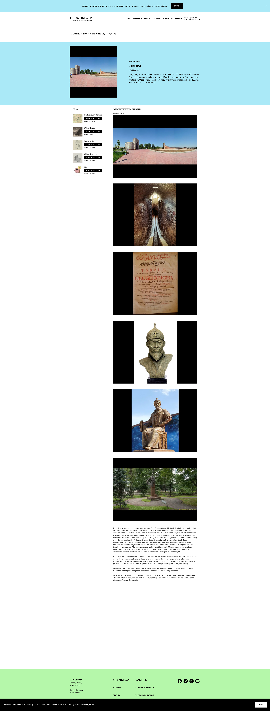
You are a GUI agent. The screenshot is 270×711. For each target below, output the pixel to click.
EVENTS (147, 19)
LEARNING (157, 19)
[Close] (266, 6)
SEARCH (178, 19)
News (85, 34)
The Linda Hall (75, 34)
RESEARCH (137, 19)
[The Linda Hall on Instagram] (191, 682)
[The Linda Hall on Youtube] (197, 682)
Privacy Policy (88, 705)
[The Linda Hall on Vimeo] (185, 682)
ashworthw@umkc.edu (129, 580)
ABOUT (128, 19)
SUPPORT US (168, 19)
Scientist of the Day (97, 34)
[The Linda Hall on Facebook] (179, 682)
